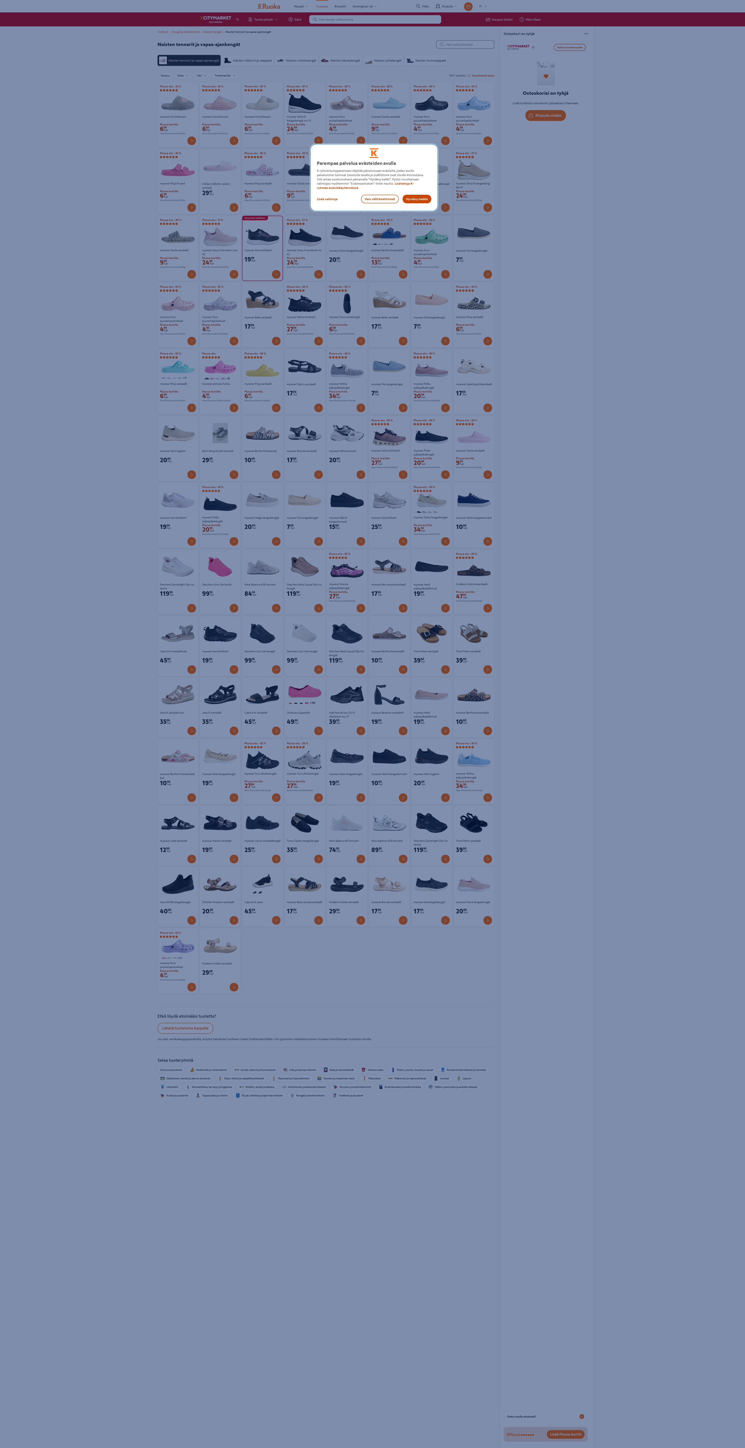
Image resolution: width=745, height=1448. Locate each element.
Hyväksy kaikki (417, 199)
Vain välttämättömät (380, 199)
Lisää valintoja (327, 199)
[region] (374, 177)
